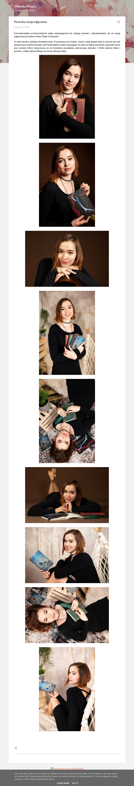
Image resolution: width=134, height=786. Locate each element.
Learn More (63, 783)
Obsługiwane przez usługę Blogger (69, 769)
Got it (75, 783)
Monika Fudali (25, 6)
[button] (118, 22)
